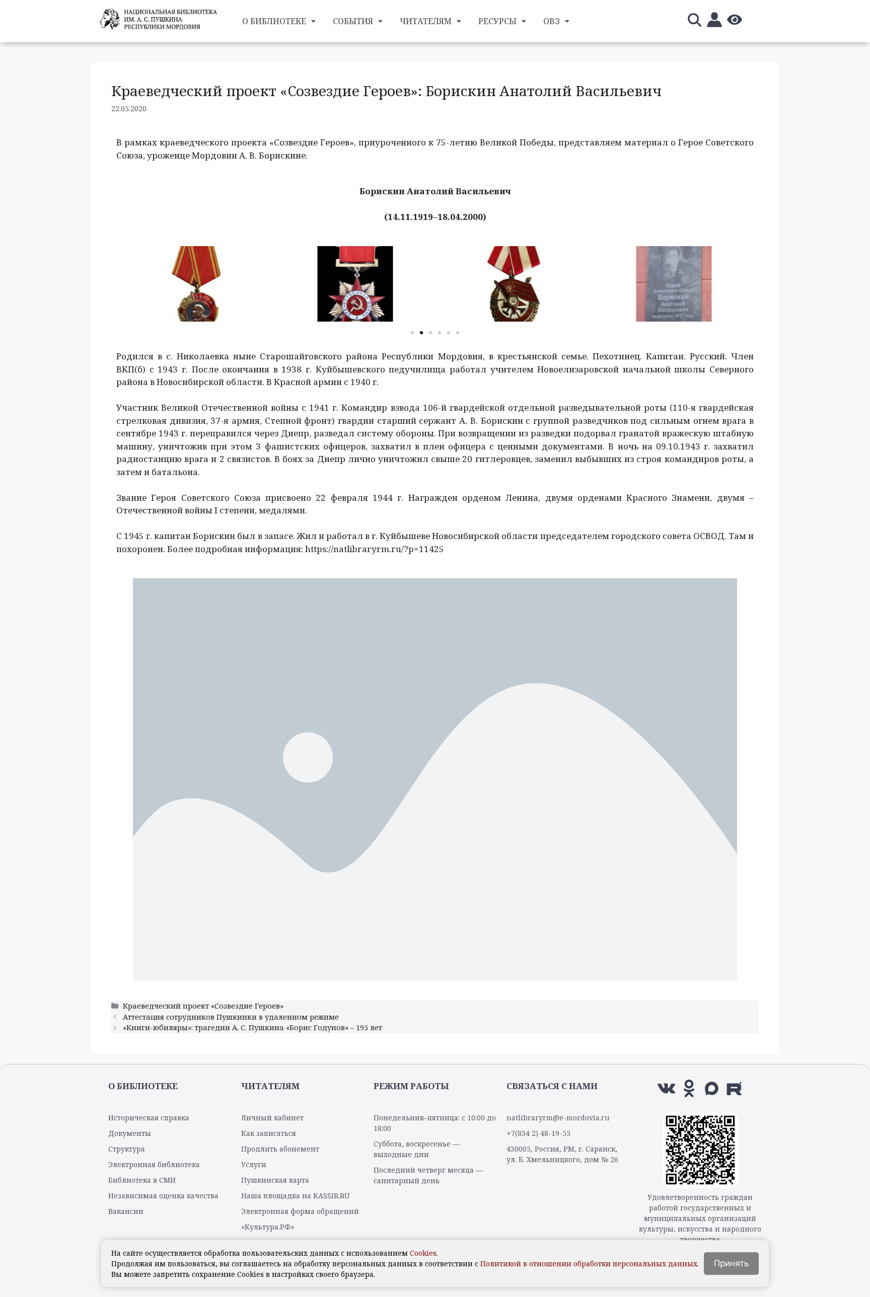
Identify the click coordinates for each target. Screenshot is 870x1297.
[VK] (666, 1088)
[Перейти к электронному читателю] (714, 21)
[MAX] (711, 1088)
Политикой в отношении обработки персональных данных (588, 1263)
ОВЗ (551, 21)
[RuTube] (734, 1088)
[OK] (689, 1088)
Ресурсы (497, 21)
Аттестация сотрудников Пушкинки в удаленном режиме (231, 1017)
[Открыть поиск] (694, 21)
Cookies (423, 1253)
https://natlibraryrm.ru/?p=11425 (374, 549)
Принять (731, 1263)
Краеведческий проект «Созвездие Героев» (203, 1006)
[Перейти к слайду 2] (421, 332)
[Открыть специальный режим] (734, 21)
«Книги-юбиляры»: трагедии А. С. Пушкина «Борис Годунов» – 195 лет (252, 1027)
